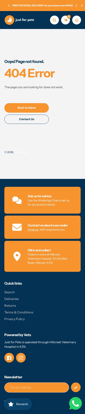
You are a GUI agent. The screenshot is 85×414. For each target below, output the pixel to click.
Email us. (33, 229)
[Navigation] (76, 20)
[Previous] (9, 5)
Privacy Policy (14, 319)
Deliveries (11, 299)
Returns (10, 305)
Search (9, 292)
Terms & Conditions (18, 312)
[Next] (76, 5)
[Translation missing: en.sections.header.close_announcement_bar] (82, 5)
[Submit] (76, 387)
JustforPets (21, 152)
